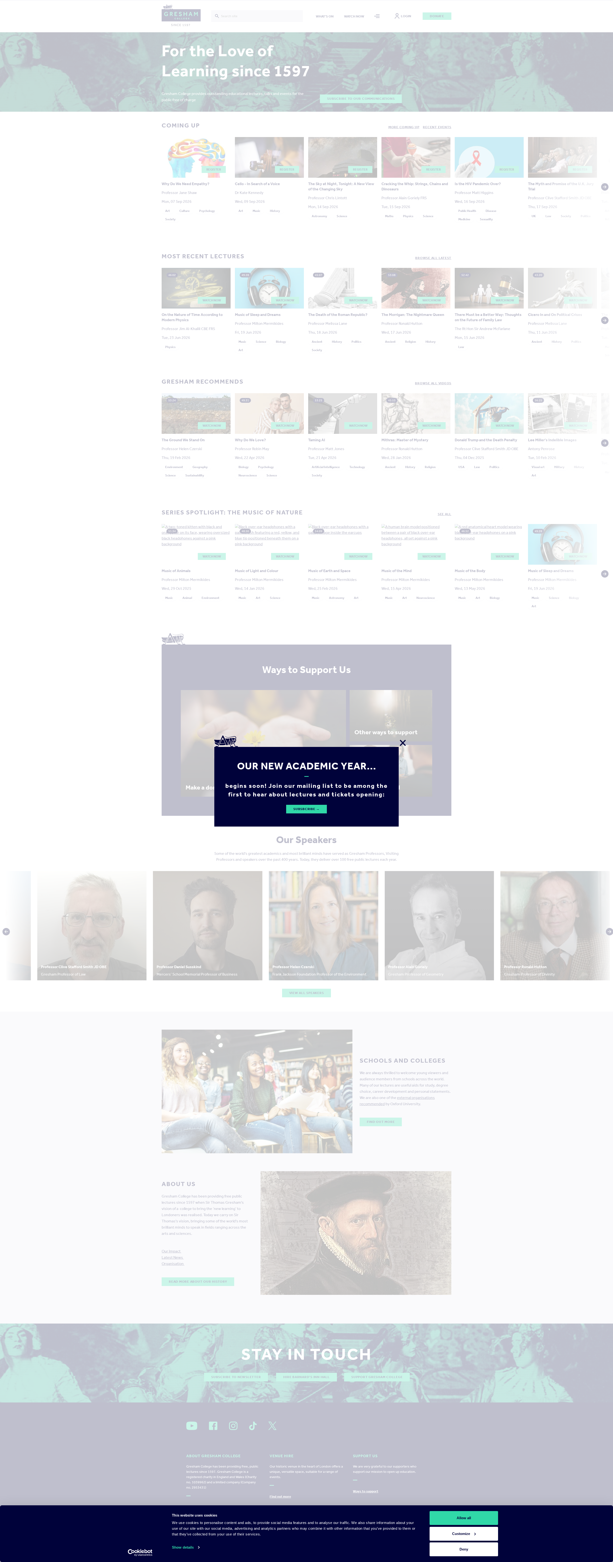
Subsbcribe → (306, 809)
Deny (464, 1549)
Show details (183, 1547)
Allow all (464, 1518)
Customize (461, 1534)
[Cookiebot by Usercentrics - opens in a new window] (140, 1552)
